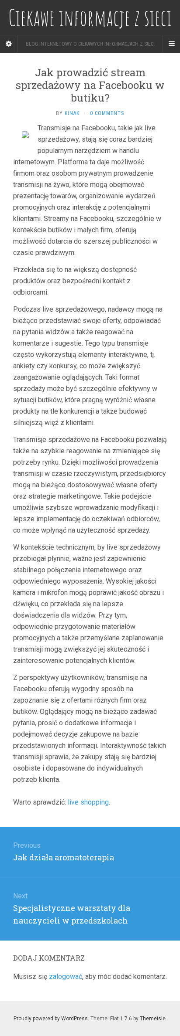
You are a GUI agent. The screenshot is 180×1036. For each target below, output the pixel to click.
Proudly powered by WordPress (51, 1019)
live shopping (88, 802)
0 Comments (107, 113)
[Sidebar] (8, 44)
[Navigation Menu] (171, 44)
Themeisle (153, 1019)
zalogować (65, 976)
